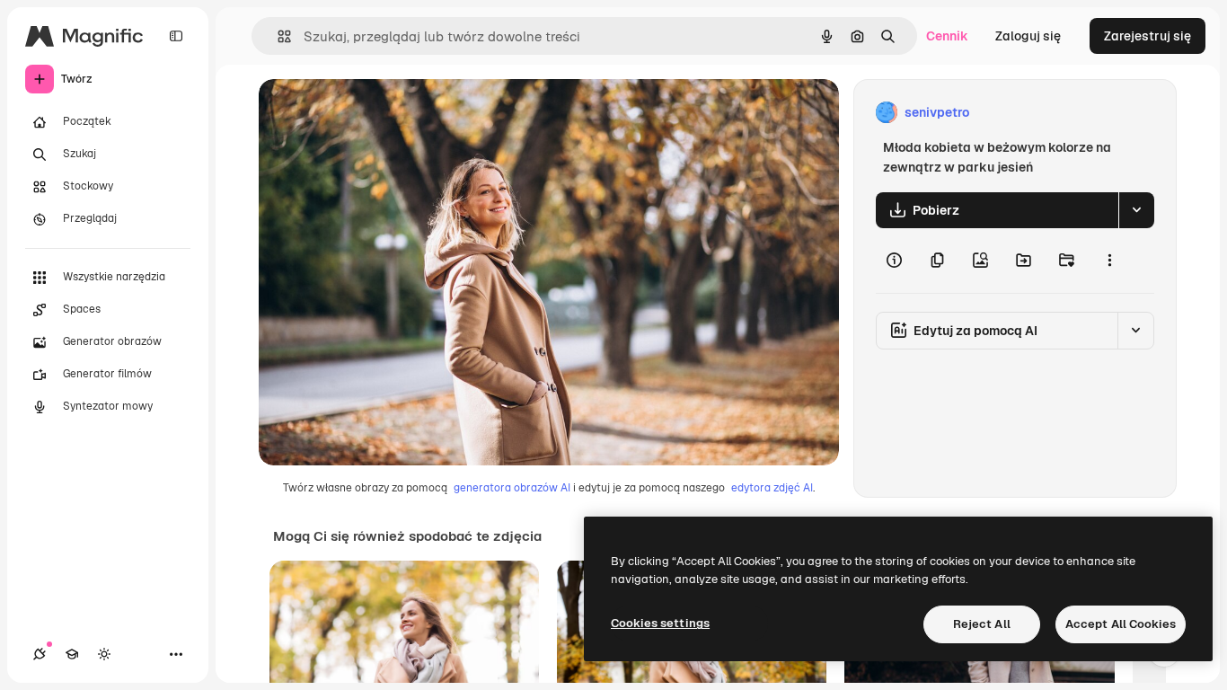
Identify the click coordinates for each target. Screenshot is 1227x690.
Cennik (947, 36)
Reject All (982, 624)
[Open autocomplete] (277, 36)
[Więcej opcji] (1109, 261)
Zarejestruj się (1147, 36)
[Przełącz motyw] (104, 654)
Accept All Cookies (1120, 624)
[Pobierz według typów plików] (1136, 210)
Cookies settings (660, 623)
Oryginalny (383, 112)
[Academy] (71, 654)
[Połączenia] (39, 654)
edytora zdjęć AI (772, 488)
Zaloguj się (1028, 36)
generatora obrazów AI (512, 488)
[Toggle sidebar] (176, 36)
